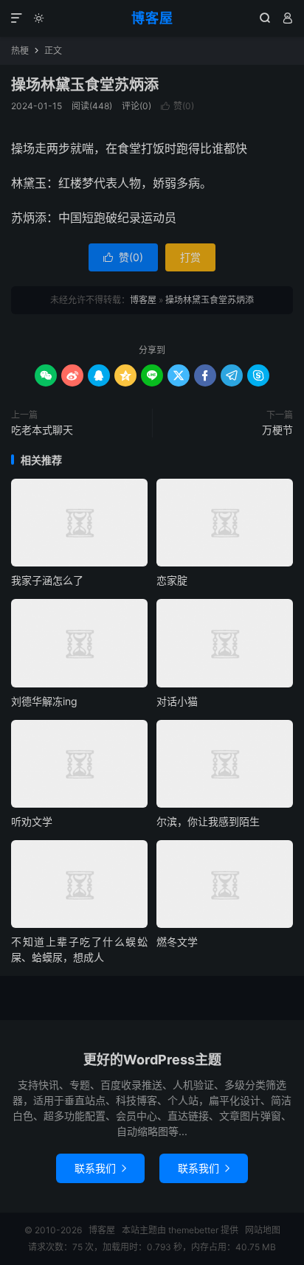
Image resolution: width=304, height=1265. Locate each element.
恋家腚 (171, 580)
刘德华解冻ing (44, 701)
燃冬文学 (177, 941)
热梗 (20, 50)
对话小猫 (177, 701)
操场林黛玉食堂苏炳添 (85, 85)
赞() (177, 105)
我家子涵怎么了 (47, 580)
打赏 (190, 257)
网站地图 (262, 1229)
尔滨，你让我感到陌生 (208, 821)
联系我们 (100, 1168)
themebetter (193, 1229)
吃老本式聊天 (42, 429)
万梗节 (277, 429)
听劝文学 (31, 821)
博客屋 (152, 18)
